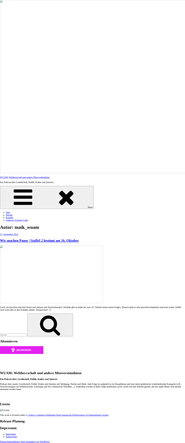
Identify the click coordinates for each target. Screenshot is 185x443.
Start (8, 212)
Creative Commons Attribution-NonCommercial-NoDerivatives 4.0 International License (67, 415)
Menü (90, 207)
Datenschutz (11, 436)
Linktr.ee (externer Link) (17, 220)
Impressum (11, 434)
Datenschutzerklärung (10, 441)
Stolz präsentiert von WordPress (35, 441)
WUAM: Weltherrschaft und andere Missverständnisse (25, 177)
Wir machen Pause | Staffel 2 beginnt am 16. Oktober (39, 240)
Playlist (9, 215)
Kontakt (9, 217)
